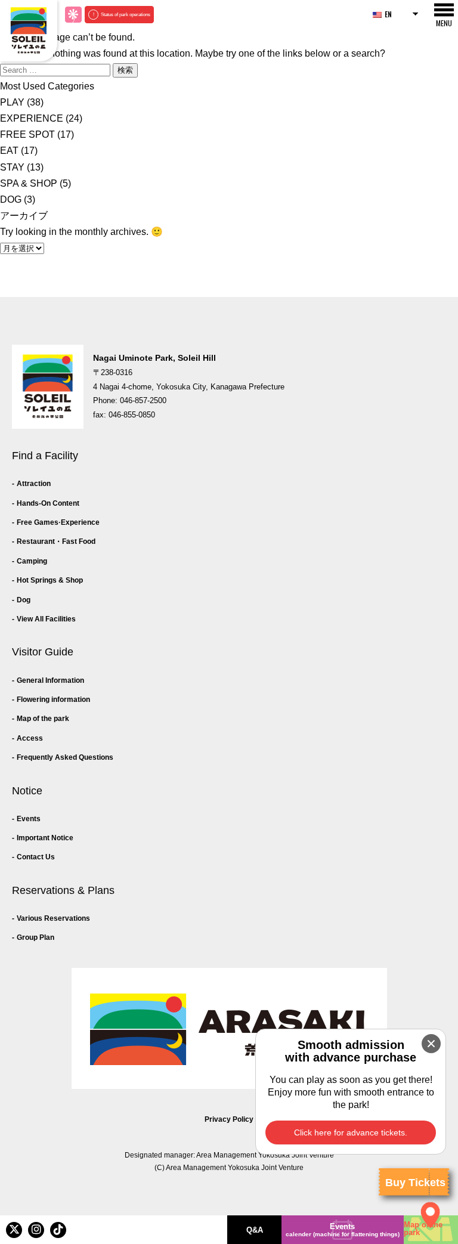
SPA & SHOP (28, 183)
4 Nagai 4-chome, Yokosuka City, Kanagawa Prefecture (188, 387)
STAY (12, 167)
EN (388, 14)
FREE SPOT (27, 134)
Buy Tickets (415, 1183)
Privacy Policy (229, 1119)
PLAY (12, 102)
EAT (9, 151)
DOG (10, 199)
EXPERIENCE (31, 118)
